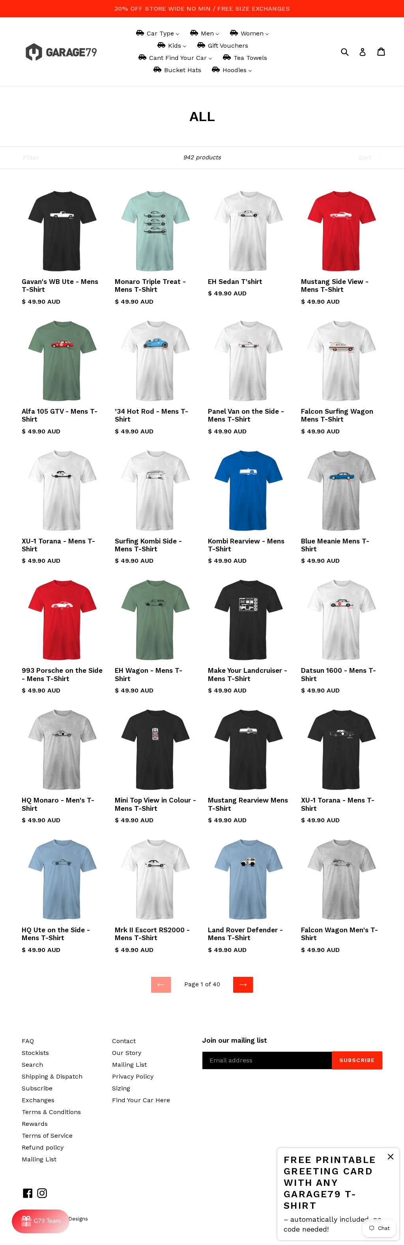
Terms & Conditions (51, 1112)
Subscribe (37, 1088)
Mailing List (39, 1159)
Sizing (121, 1088)
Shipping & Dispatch (52, 1076)
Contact (124, 1041)
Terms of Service (47, 1135)
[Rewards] (40, 1221)
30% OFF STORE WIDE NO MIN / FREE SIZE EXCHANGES (202, 8)
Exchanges (38, 1100)
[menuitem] (157, 33)
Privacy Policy (132, 1076)
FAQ (28, 1041)
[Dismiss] (390, 1158)
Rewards (35, 1123)
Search (32, 1064)
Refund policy (43, 1147)
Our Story (126, 1052)
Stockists (35, 1052)
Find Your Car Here (141, 1100)
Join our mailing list (234, 1040)
